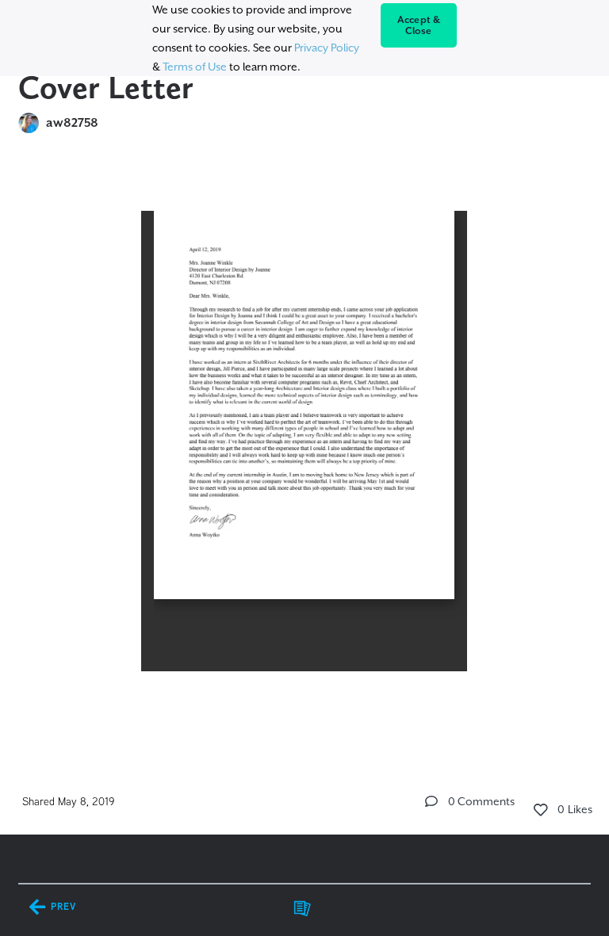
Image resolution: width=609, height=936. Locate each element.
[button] (431, 801)
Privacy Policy (326, 47)
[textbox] (304, 458)
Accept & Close (419, 25)
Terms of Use (195, 66)
